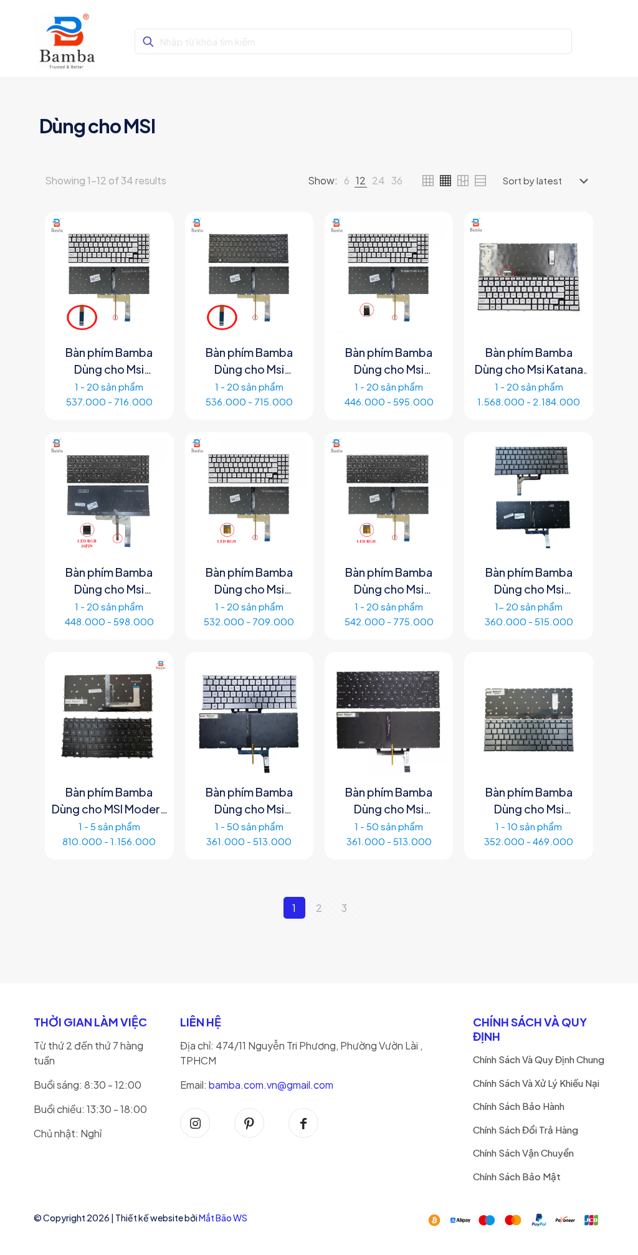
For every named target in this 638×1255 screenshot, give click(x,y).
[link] (347, 180)
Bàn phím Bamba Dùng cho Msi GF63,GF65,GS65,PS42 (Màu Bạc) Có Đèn (249, 801)
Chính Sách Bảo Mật (517, 1176)
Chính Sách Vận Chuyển (523, 1152)
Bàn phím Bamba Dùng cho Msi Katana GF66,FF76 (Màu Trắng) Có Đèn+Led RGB (529, 361)
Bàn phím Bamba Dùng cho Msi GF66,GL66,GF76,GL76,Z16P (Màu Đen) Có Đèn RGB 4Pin (249, 361)
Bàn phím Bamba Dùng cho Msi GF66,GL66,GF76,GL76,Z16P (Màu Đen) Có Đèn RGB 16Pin (109, 581)
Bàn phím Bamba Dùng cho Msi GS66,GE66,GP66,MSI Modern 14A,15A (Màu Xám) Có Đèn (528, 801)
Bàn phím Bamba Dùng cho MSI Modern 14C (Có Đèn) (109, 801)
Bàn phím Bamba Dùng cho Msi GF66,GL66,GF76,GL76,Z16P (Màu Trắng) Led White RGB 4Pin (249, 581)
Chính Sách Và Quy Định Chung (538, 1059)
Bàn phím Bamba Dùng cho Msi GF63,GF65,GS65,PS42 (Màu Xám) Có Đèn (528, 581)
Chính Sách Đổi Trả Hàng (525, 1129)
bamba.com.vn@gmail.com (271, 1084)
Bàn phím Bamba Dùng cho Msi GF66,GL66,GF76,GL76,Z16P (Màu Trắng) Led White (389, 361)
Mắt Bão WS (223, 1217)
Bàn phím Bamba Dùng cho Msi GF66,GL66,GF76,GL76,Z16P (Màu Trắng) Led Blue (109, 361)
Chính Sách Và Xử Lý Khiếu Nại (536, 1083)
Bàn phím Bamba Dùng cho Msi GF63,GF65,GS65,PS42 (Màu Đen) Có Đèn (389, 801)
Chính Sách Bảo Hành (518, 1106)
